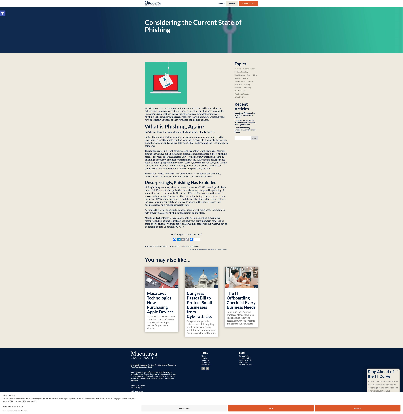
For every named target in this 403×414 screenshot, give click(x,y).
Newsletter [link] (238, 85)
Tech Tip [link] (238, 88)
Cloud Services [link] (240, 75)
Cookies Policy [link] (245, 358)
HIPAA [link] (255, 75)
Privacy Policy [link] (244, 356)
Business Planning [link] (241, 72)
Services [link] (205, 358)
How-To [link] (246, 78)
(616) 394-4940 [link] (137, 391)
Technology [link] (247, 88)
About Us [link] (205, 360)
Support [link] (232, 3)
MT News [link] (251, 81)
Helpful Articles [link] (240, 97)
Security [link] (247, 85)
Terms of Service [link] (246, 360)
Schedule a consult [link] (248, 3)
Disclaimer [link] (243, 362)
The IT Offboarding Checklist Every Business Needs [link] (245, 129)
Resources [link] (206, 362)
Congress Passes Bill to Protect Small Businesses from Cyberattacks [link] (245, 122)
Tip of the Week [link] (240, 91)
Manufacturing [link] (240, 81)
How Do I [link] (238, 78)
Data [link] (248, 75)
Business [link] (238, 69)
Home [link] (204, 356)
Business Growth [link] (249, 69)
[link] (2, 13)
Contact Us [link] (206, 364)
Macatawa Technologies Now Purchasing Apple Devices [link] (245, 115)
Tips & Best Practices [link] (242, 94)
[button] (398, 371)
